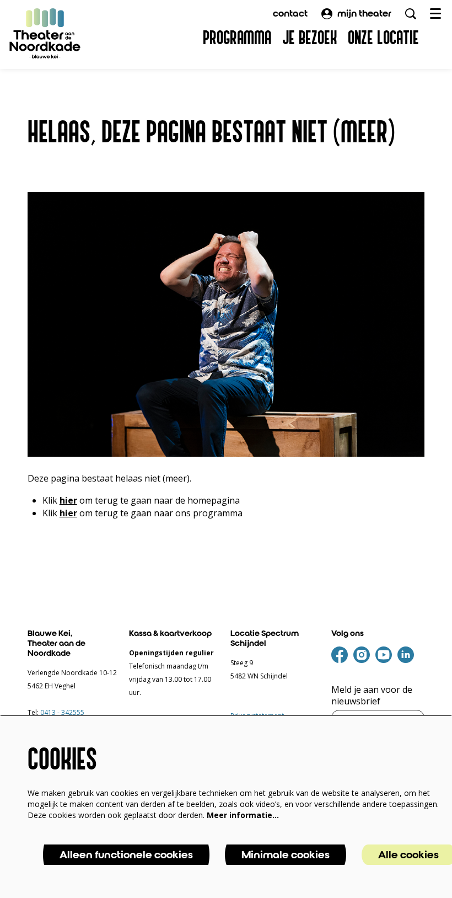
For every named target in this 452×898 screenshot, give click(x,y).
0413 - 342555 (62, 712)
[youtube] (383, 654)
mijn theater (364, 13)
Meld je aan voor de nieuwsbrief (371, 695)
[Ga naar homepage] (45, 33)
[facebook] (339, 654)
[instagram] (361, 654)
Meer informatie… (243, 815)
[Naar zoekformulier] (410, 14)
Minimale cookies (285, 854)
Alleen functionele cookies (126, 854)
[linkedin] (405, 654)
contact (290, 13)
